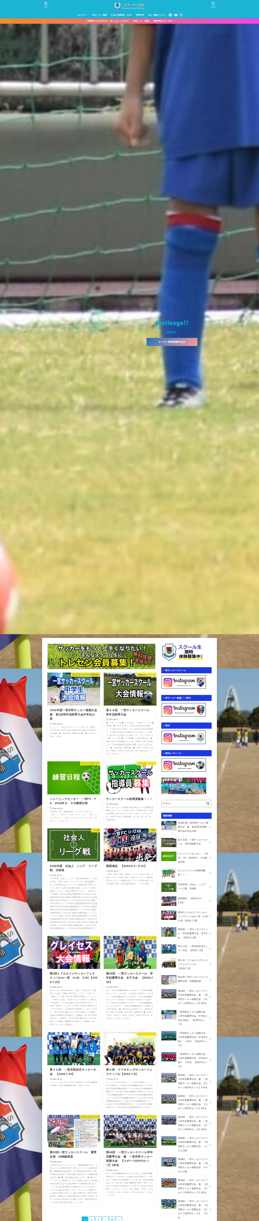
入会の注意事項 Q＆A (121, 15)
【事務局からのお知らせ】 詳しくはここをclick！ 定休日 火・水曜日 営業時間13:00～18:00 (131, 21)
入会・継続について (157, 15)
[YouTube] (176, 15)
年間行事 (140, 15)
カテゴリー (82, 15)
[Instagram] (181, 15)
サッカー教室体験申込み (171, 341)
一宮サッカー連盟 (99, 15)
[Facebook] (170, 15)
